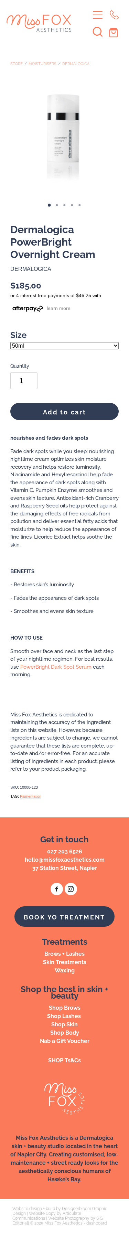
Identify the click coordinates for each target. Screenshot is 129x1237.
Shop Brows (64, 1007)
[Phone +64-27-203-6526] (114, 15)
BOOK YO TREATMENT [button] (64, 916)
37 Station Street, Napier (64, 867)
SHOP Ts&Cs (64, 1060)
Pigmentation (30, 796)
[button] (97, 31)
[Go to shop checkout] (114, 31)
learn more (59, 308)
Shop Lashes (64, 1015)
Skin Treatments (64, 961)
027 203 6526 (64, 851)
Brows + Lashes (64, 953)
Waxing (65, 970)
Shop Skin (64, 1024)
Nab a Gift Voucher (64, 1040)
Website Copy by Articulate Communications (46, 1215)
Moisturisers (42, 63)
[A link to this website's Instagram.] (71, 889)
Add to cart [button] (64, 411)
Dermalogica (75, 63)
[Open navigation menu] (97, 15)
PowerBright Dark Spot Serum (56, 666)
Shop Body (64, 1032)
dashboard (96, 1223)
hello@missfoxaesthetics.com (65, 859)
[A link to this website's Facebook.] (57, 889)
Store (16, 63)
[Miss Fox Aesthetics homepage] (48, 23)
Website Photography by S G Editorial (57, 1220)
